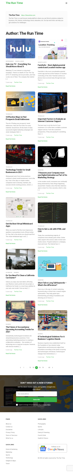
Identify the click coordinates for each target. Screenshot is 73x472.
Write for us (9, 438)
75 (30, 367)
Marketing (40, 170)
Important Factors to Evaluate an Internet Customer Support (52, 120)
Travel (8, 463)
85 (49, 367)
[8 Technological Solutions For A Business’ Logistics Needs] (52, 320)
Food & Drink (42, 435)
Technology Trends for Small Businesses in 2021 (18, 171)
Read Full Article (10, 86)
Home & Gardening (11, 449)
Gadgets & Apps (42, 62)
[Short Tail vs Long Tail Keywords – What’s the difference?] (52, 266)
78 (40, 367)
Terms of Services (11, 435)
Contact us (9, 427)
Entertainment (10, 61)
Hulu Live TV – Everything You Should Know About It (18, 65)
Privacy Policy (46, 404)
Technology (9, 114)
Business (16, 272)
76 (33, 367)
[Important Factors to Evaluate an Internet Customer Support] (52, 103)
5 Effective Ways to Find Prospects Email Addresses (17, 118)
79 (43, 367)
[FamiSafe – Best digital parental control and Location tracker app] (52, 49)
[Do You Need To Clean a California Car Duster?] (20, 259)
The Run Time (18, 82)
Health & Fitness (43, 438)
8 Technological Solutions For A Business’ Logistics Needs (51, 337)
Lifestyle (40, 429)
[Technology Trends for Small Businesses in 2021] (20, 154)
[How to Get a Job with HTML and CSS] (52, 213)
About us (8, 424)
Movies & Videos (19, 61)
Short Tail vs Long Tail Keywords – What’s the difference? (52, 284)
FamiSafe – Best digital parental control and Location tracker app (51, 66)
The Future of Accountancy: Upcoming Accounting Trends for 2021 (20, 329)
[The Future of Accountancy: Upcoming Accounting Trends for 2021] (20, 311)
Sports (40, 427)
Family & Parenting (43, 432)
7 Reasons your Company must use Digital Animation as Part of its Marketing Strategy (52, 175)
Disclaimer (9, 429)
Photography (42, 424)
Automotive (9, 272)
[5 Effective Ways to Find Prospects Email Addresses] (20, 101)
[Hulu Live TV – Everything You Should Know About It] (20, 48)
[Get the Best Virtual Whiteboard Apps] (20, 207)
